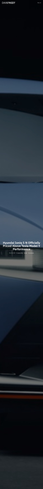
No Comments (31, 252)
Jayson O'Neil (20, 252)
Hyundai (25, 252)
